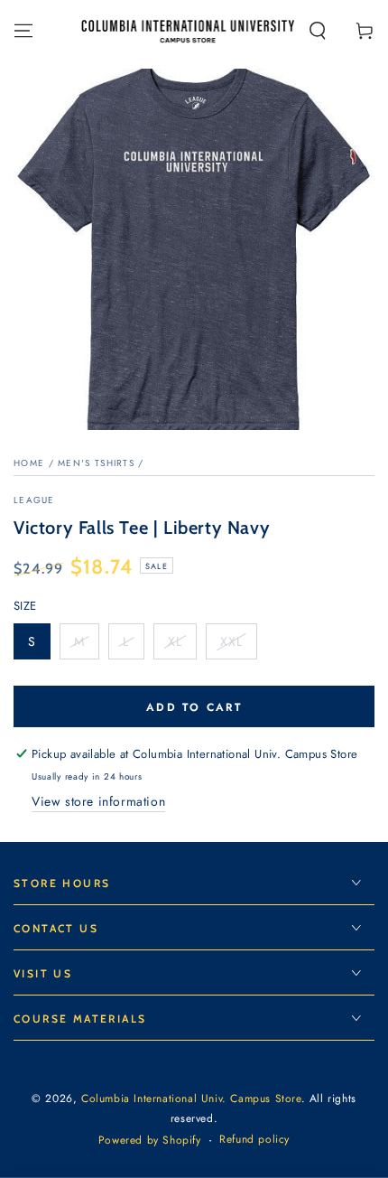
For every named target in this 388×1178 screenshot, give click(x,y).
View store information (98, 801)
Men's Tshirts (96, 463)
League (34, 500)
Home (29, 463)
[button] (317, 30)
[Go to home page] (188, 30)
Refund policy (254, 1139)
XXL (238, 645)
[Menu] (23, 30)
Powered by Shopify (149, 1140)
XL (182, 645)
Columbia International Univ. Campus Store (191, 1098)
